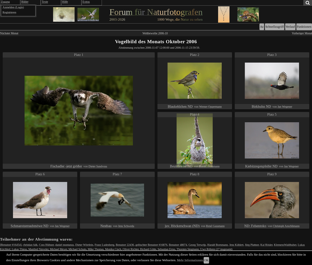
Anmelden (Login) (13, 7)
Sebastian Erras (166, 249)
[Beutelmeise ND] (195, 140)
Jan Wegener (285, 106)
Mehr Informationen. (190, 260)
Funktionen (304, 26)
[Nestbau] (117, 200)
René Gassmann (215, 226)
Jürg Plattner (252, 244)
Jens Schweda (126, 226)
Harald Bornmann (209, 166)
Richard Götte (148, 249)
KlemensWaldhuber (285, 244)
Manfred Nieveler (38, 249)
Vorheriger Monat (302, 33)
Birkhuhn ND (261, 106)
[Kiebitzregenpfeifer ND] (272, 140)
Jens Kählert (236, 244)
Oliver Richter (131, 249)
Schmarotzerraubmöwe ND (29, 226)
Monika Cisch (113, 249)
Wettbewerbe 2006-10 (155, 33)
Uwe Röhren (207, 249)
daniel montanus (64, 244)
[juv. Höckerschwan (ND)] (195, 200)
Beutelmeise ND (181, 166)
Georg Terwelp (197, 244)
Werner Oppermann (210, 106)
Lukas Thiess (19, 249)
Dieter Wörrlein (84, 244)
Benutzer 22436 (125, 244)
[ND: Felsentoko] (272, 200)
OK (206, 260)
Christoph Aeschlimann (286, 226)
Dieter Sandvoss (97, 166)
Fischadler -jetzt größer (66, 166)
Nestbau (106, 226)
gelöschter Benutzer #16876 (151, 244)
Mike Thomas (96, 249)
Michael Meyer (58, 249)
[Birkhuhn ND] (272, 81)
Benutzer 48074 (178, 244)
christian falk (30, 244)
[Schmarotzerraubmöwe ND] (40, 200)
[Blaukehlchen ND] (195, 81)
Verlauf (290, 26)
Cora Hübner (46, 244)
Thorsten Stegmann (188, 249)
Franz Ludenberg (104, 244)
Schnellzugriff (274, 26)
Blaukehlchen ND (180, 106)
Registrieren (9, 12)
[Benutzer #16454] (10, 244)
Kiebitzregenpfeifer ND (261, 166)
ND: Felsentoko (255, 226)
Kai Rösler (266, 244)
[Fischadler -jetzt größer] (79, 110)
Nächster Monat (9, 33)
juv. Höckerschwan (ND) (182, 226)
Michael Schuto (77, 249)
